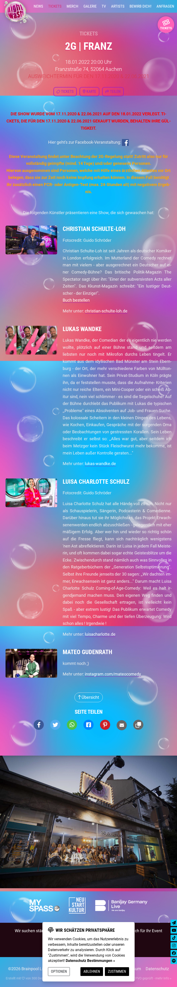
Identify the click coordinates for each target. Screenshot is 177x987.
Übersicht (90, 697)
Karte (91, 91)
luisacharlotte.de (100, 634)
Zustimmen (117, 971)
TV (104, 6)
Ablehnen (91, 971)
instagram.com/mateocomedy (113, 674)
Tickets (55, 6)
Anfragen (165, 6)
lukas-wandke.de (100, 463)
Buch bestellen (76, 300)
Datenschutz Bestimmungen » (90, 960)
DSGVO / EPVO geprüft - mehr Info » (145, 978)
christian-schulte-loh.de (106, 311)
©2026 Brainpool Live (27, 968)
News (38, 6)
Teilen (115, 91)
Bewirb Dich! (140, 6)
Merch (72, 6)
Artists (117, 6)
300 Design (39, 978)
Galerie (90, 6)
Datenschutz (157, 968)
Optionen (59, 971)
